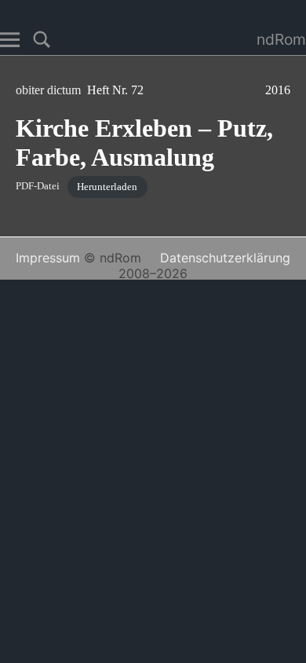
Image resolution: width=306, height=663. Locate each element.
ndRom (281, 39)
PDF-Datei (38, 186)
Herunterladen (107, 186)
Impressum (48, 258)
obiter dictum (51, 90)
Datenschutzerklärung (225, 258)
